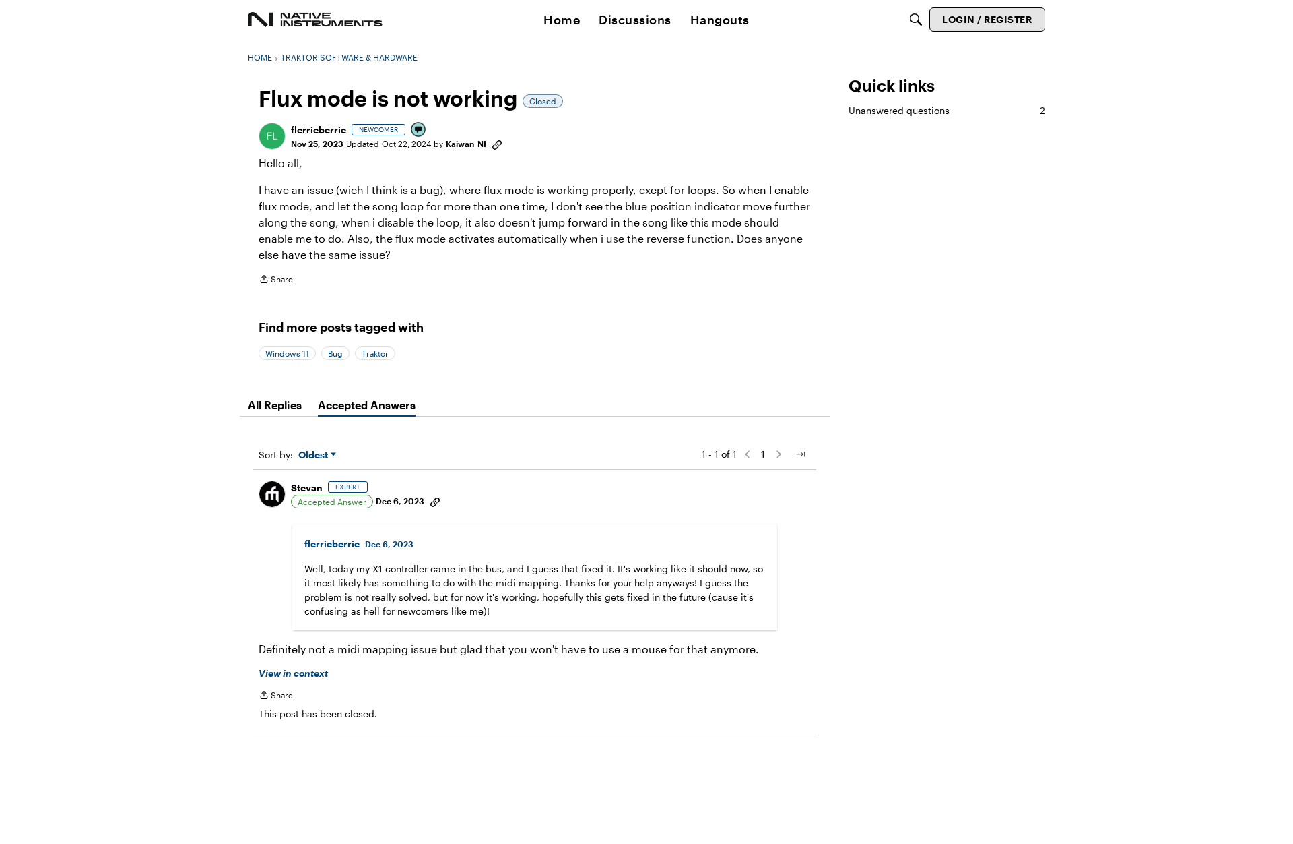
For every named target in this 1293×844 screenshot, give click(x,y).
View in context (293, 673)
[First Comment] (419, 130)
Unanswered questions (947, 110)
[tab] (275, 405)
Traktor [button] (375, 353)
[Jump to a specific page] (800, 454)
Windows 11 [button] (287, 353)
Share (276, 280)
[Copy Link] (497, 144)
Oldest (314, 455)
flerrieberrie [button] (318, 129)
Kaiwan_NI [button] (466, 143)
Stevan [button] (307, 487)
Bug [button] (335, 353)
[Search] (916, 19)
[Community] (315, 19)
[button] (272, 136)
